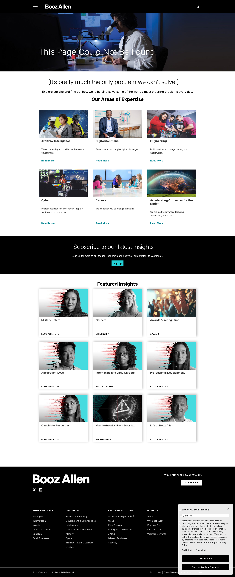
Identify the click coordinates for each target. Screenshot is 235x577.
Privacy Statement (171, 572)
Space (69, 538)
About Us (152, 516)
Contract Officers (42, 529)
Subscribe (191, 482)
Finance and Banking (76, 516)
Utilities (70, 547)
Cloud (111, 520)
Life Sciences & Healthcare (80, 529)
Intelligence (72, 525)
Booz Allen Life (50, 334)
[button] (197, 6)
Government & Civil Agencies (81, 520)
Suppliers (37, 534)
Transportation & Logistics (79, 542)
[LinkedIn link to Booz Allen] (40, 489)
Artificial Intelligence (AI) (121, 516)
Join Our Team (154, 529)
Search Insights (117, 459)
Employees (38, 516)
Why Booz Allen (155, 520)
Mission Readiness (117, 538)
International (39, 520)
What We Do (153, 525)
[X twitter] (34, 489)
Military (70, 534)
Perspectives (103, 439)
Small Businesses (41, 538)
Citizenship (102, 334)
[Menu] (35, 6)
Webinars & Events (156, 534)
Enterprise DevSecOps (120, 529)
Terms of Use (155, 572)
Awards (154, 334)
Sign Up (117, 263)
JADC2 (111, 534)
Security (112, 542)
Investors (38, 525)
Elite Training (115, 525)
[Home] (58, 6)
